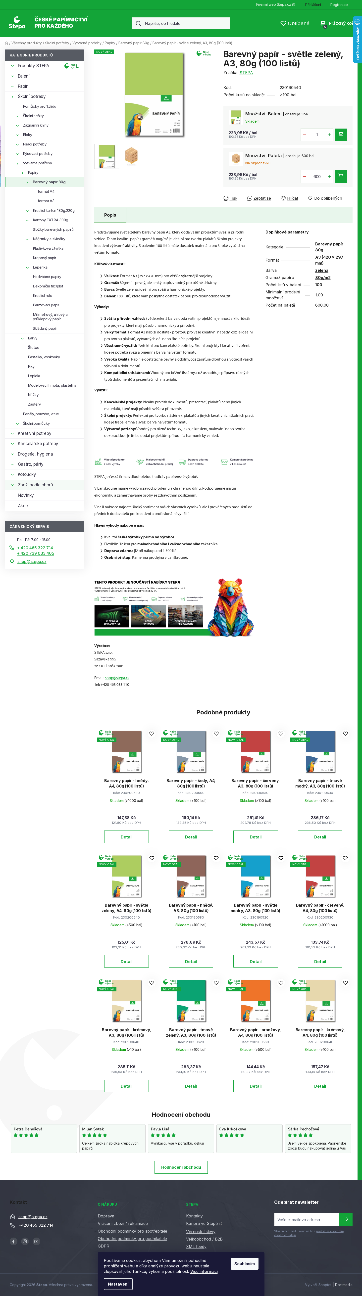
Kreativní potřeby (35, 433)
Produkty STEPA (34, 65)
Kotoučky (27, 474)
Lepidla (34, 375)
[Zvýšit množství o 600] (329, 176)
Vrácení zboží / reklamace (123, 1223)
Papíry (33, 172)
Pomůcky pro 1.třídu (39, 106)
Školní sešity (33, 115)
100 (318, 284)
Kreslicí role (42, 295)
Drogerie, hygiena (35, 454)
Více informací (204, 1271)
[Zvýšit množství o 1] (329, 135)
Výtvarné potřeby (37, 163)
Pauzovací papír (46, 305)
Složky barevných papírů (53, 229)
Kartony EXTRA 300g (50, 220)
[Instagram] (25, 1241)
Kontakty (194, 1215)
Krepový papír (44, 257)
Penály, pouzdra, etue (41, 414)
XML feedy (196, 1246)
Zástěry (34, 404)
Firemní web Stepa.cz (273, 4)
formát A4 (46, 191)
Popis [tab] (110, 215)
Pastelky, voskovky (44, 357)
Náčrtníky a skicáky (49, 238)
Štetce (33, 347)
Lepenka (40, 267)
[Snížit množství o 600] (304, 176)
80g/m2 (323, 277)
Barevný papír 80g (49, 182)
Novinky (26, 495)
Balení (24, 76)
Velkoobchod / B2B (204, 1239)
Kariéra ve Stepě (202, 1223)
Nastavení (118, 1284)
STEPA (246, 72)
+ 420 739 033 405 (35, 553)
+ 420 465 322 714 (35, 547)
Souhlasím (244, 1263)
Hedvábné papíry (47, 276)
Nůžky (33, 394)
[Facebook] (13, 1241)
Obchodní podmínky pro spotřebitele (132, 1231)
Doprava (106, 1215)
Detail (126, 836)
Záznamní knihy (36, 125)
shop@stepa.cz (32, 561)
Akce (23, 505)
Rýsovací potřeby (38, 153)
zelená (321, 270)
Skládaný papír (45, 328)
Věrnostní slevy (200, 1231)
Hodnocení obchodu (181, 1167)
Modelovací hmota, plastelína (52, 385)
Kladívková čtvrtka (48, 248)
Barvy (32, 338)
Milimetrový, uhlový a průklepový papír (50, 316)
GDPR (103, 1246)
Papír (23, 86)
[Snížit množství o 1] (304, 135)
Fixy (31, 366)
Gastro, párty (31, 464)
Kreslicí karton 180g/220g (54, 210)
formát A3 (46, 200)
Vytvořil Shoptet (318, 1285)
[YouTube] (36, 1241)
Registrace (339, 4)
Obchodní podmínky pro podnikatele (132, 1238)
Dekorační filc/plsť (48, 286)
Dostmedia (344, 1285)
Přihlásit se (346, 1219)
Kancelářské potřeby (38, 443)
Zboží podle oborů (35, 484)
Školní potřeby (32, 96)
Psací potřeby (35, 144)
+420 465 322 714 (35, 1225)
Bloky (27, 134)
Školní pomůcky (36, 423)
